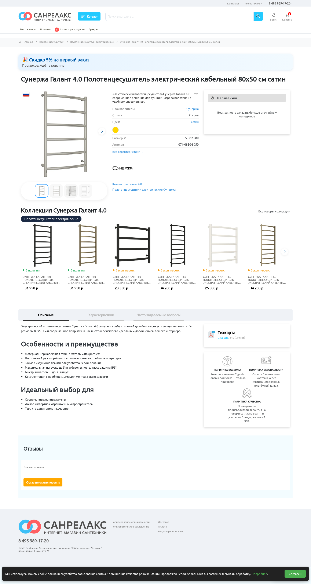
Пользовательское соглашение (130, 526)
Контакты (233, 3)
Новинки (45, 29)
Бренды (93, 29)
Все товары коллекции (274, 211)
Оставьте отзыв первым (43, 482)
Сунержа (192, 108)
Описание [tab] (46, 315)
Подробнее (259, 574)
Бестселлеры (28, 29)
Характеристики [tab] (101, 315)
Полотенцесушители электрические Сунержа (144, 189)
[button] (101, 131)
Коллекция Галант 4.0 (127, 184)
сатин (195, 122)
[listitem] (115, 130)
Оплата (162, 526)
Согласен (295, 574)
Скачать (223, 337)
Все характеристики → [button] (128, 151)
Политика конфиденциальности (130, 521)
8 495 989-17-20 (279, 3)
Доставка (163, 521)
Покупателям (252, 3)
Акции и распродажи (72, 29)
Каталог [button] (89, 16)
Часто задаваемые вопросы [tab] (158, 315)
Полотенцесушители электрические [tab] (51, 219)
